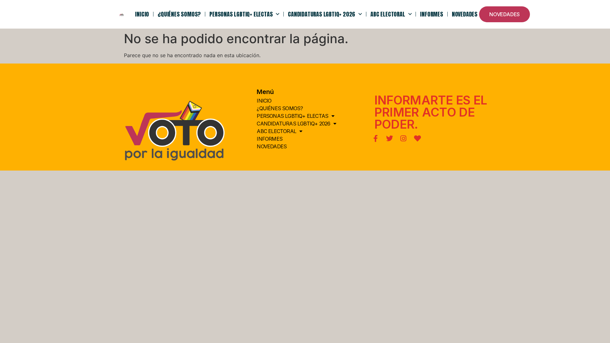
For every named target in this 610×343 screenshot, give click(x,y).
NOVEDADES (465, 14)
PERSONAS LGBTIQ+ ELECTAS (241, 14)
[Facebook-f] (375, 138)
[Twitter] (389, 138)
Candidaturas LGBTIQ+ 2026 (321, 14)
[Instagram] (403, 138)
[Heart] (417, 138)
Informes (431, 14)
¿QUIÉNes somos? (179, 14)
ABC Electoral (387, 14)
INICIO (142, 14)
